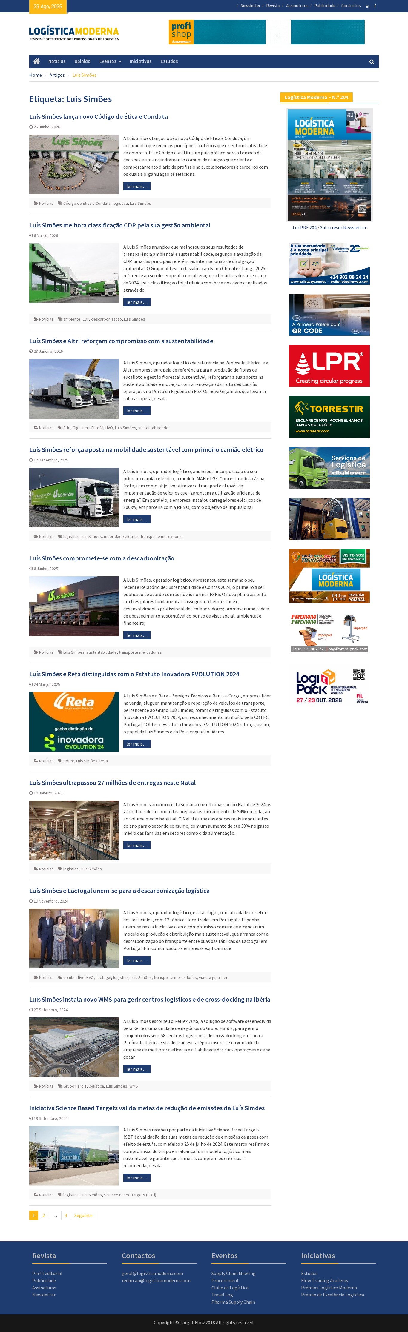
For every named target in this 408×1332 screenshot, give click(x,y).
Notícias (57, 61)
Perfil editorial (47, 1273)
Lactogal (103, 977)
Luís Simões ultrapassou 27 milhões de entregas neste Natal (112, 782)
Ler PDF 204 (305, 227)
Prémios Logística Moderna (329, 1288)
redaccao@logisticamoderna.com (156, 1280)
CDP (85, 319)
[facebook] (375, 5)
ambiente (71, 319)
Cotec (68, 760)
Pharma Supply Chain (233, 1302)
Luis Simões (140, 203)
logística (120, 203)
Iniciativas (141, 61)
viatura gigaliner (213, 977)
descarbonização (106, 319)
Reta (103, 760)
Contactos (351, 6)
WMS (133, 1086)
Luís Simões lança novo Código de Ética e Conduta (98, 116)
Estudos (169, 61)
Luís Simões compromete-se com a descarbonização (101, 558)
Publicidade (325, 6)
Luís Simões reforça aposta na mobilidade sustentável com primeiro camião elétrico (146, 449)
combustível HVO (78, 977)
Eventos (107, 61)
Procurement (225, 1280)
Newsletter (250, 6)
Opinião (83, 61)
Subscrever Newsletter (343, 227)
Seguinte (83, 1215)
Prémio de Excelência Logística (332, 1295)
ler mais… (137, 186)
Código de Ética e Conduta (87, 203)
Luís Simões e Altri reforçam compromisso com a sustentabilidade (121, 341)
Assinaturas (297, 6)
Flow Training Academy (324, 1280)
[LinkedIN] (367, 5)
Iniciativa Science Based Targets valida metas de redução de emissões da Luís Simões (147, 1108)
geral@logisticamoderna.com (152, 1273)
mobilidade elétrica (121, 536)
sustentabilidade (153, 427)
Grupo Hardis (75, 1086)
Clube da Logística (230, 1288)
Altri (66, 427)
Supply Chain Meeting (233, 1273)
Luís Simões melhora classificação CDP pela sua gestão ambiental (120, 225)
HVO (109, 427)
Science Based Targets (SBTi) (130, 1194)
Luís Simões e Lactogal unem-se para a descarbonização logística (119, 890)
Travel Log (222, 1295)
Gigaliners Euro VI (88, 427)
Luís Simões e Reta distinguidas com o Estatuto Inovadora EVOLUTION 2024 (134, 674)
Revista (273, 6)
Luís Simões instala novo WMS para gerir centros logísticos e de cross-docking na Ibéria (149, 999)
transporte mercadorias (162, 536)
